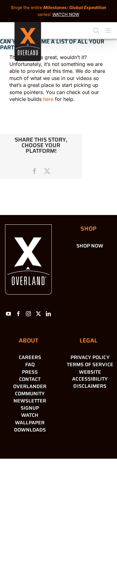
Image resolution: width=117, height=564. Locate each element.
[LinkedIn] (48, 313)
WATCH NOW (65, 14)
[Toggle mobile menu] (108, 30)
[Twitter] (38, 313)
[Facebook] (18, 313)
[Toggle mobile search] (96, 30)
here (48, 99)
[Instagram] (28, 313)
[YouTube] (8, 313)
